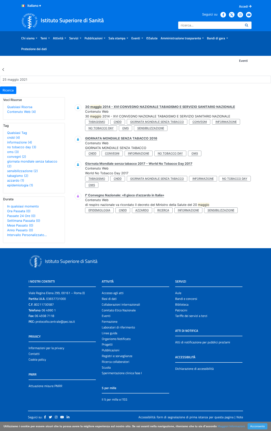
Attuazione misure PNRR (45, 386)
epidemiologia (20, 185)
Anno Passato (20, 230)
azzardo (15, 180)
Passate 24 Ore (21, 216)
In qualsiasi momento (23, 206)
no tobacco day (21, 147)
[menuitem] (29, 38)
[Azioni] (23, 6)
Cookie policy (37, 359)
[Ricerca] (246, 25)
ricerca (163, 210)
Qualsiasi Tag (17, 133)
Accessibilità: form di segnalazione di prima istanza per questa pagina (186, 417)
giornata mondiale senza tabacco (157, 121)
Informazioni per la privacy (46, 348)
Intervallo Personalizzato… (27, 235)
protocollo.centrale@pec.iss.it (55, 321)
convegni (16, 157)
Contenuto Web (21, 112)
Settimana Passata (23, 221)
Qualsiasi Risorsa (19, 107)
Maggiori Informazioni (231, 426)
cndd (13, 137)
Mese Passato (20, 225)
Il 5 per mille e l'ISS (114, 399)
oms (13, 152)
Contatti (34, 353)
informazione (19, 142)
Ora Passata (19, 211)
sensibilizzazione (22, 171)
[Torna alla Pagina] (3, 69)
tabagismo (17, 176)
